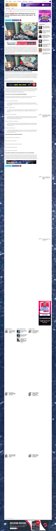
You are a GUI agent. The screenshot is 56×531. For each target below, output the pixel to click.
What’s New (8, 8)
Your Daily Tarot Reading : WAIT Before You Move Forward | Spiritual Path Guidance (12, 455)
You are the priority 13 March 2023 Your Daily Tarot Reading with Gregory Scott (46, 116)
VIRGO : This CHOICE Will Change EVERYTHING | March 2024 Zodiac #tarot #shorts (46, 27)
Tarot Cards (6, 18)
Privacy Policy (25, 1)
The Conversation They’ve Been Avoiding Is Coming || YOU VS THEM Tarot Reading (12, 393)
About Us (10, 1)
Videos (13, 8)
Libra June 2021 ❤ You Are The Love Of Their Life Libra (24, 331)
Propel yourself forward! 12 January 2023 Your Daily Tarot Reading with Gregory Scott (46, 49)
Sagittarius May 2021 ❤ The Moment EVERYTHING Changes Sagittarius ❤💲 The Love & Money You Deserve (24, 340)
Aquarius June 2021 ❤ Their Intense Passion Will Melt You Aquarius (46, 178)
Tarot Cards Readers (10, 518)
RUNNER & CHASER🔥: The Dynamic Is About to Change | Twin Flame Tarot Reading (35, 455)
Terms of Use (31, 1)
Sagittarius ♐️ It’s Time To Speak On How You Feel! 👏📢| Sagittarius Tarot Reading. (35, 331)
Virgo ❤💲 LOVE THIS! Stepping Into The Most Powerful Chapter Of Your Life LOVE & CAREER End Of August (35, 394)
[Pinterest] (20, 20)
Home (6, 1)
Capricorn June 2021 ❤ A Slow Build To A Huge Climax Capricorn (24, 335)
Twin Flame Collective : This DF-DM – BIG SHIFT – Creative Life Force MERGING (12, 331)
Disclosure (19, 1)
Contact (14, 1)
